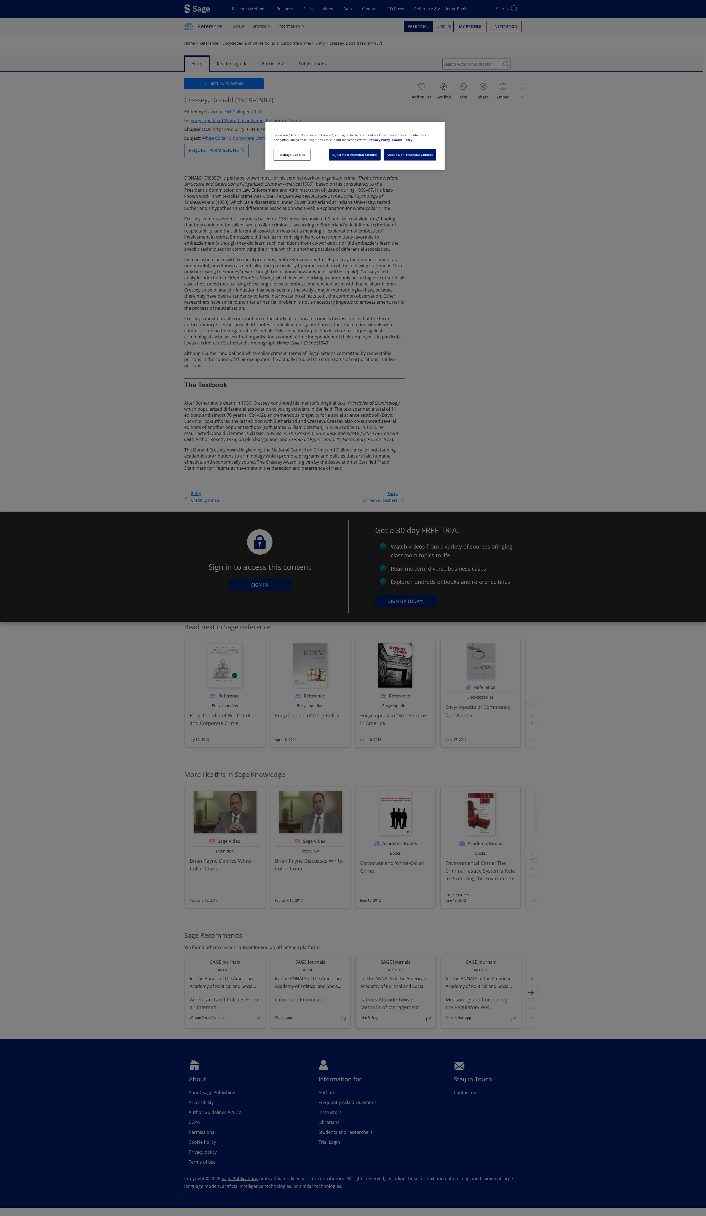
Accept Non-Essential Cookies (410, 155)
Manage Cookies (292, 155)
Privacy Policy (380, 140)
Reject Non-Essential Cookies (355, 155)
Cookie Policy (402, 140)
